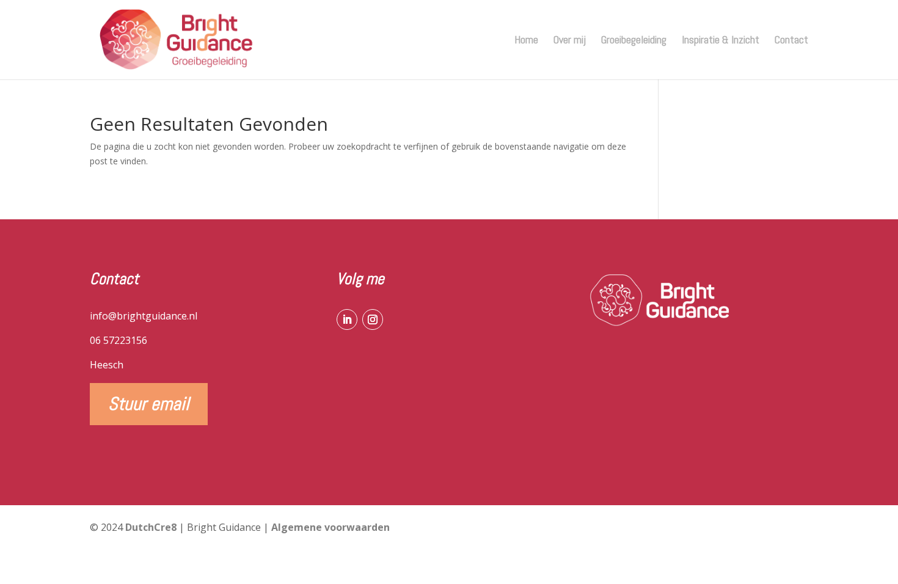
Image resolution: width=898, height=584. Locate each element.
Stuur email (148, 403)
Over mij (569, 40)
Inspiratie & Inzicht (720, 40)
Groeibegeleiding (633, 40)
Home (526, 40)
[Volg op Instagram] (372, 319)
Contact (791, 40)
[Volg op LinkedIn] (347, 319)
